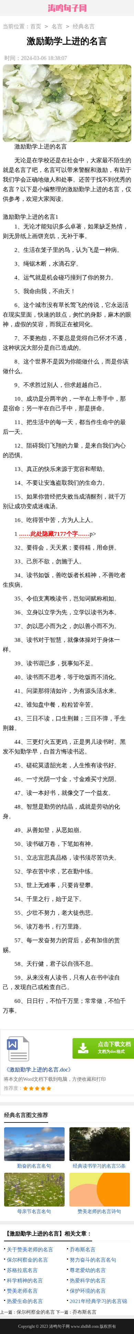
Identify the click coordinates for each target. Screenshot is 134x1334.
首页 (35, 26)
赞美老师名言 (22, 1291)
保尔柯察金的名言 (27, 1260)
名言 (57, 26)
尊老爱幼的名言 (88, 1270)
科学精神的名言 (25, 1280)
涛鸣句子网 (59, 1326)
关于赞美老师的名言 (30, 1249)
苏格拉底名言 (22, 1270)
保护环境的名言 (88, 1291)
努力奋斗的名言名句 (93, 1260)
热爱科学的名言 (88, 1280)
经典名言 (84, 26)
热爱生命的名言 (25, 1301)
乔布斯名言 (83, 1249)
